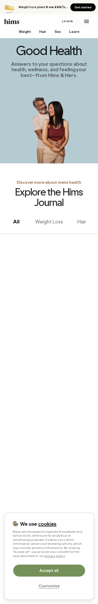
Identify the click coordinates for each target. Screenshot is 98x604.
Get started (82, 7)
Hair (42, 31)
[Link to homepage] (30, 21)
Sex (58, 31)
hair (81, 221)
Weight (25, 31)
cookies (47, 524)
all (16, 221)
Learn (74, 31)
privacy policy (55, 556)
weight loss (49, 221)
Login (67, 21)
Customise (49, 585)
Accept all (49, 570)
